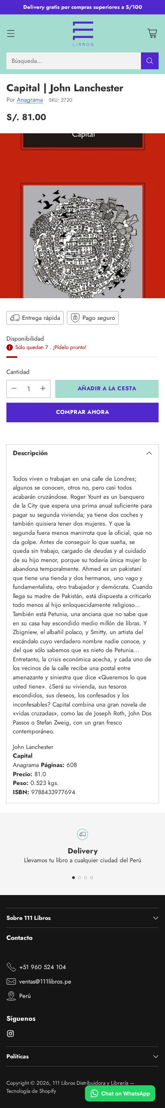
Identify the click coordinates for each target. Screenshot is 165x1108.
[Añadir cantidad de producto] (43, 388)
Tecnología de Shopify (31, 1091)
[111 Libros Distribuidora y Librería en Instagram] (10, 1035)
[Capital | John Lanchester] (82, 215)
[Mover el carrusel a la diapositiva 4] (91, 877)
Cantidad (18, 371)
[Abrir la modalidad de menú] (10, 33)
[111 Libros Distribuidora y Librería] (83, 33)
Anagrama (30, 99)
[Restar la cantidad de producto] (14, 388)
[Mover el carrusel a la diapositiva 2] (79, 877)
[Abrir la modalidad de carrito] (152, 33)
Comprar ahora (82, 412)
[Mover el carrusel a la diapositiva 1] (73, 877)
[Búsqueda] (150, 60)
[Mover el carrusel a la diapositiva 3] (85, 877)
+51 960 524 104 (42, 967)
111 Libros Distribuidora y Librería (90, 1083)
